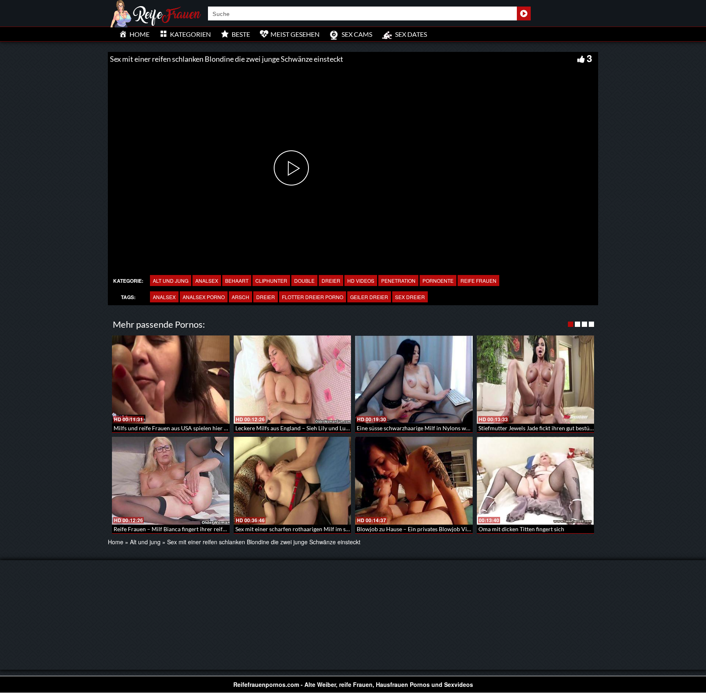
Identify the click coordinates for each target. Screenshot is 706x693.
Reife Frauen (478, 280)
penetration (398, 280)
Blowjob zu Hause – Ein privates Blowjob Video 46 (420, 528)
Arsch (240, 296)
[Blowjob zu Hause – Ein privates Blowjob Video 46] (414, 481)
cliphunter (271, 280)
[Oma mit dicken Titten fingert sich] (535, 481)
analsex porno (204, 296)
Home (115, 542)
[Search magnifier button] (524, 13)
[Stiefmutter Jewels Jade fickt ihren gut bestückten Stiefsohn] (535, 379)
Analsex (206, 280)
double (304, 280)
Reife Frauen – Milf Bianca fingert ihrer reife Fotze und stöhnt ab (195, 528)
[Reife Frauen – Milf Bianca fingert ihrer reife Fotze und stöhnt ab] (171, 481)
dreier (331, 280)
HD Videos (360, 280)
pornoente (438, 280)
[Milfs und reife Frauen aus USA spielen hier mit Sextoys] (171, 379)
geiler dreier (369, 296)
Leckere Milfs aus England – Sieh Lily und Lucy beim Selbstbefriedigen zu (326, 428)
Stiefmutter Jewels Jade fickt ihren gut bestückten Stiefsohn (553, 428)
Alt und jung (170, 280)
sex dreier (410, 296)
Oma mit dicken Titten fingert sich (521, 528)
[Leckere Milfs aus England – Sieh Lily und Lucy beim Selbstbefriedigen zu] (292, 379)
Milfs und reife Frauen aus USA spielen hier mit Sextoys (183, 428)
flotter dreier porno (312, 296)
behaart (236, 280)
